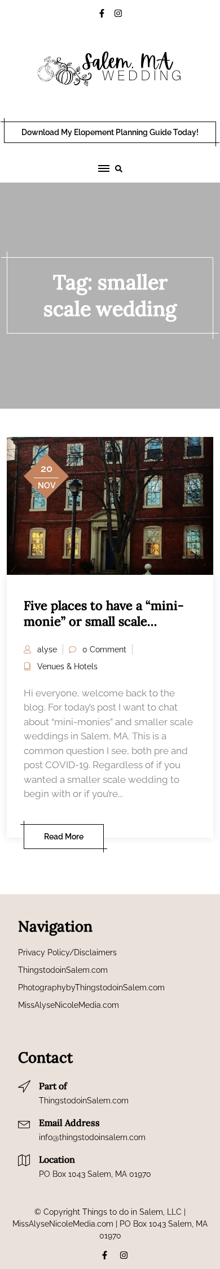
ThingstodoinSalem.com (63, 970)
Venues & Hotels (67, 666)
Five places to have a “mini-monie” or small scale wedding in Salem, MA (104, 621)
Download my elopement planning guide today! (110, 132)
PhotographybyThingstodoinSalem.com (91, 987)
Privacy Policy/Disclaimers (67, 952)
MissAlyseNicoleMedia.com (68, 1005)
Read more (63, 836)
